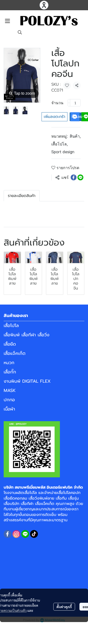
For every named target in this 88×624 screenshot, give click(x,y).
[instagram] (16, 534)
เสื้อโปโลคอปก (68, 493)
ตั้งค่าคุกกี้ (64, 606)
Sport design (62, 151)
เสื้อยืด (10, 344)
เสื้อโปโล (59, 144)
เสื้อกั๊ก (10, 371)
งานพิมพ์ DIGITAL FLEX (27, 381)
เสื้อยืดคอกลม (15, 498)
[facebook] (7, 534)
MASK (10, 390)
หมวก (9, 362)
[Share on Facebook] (74, 177)
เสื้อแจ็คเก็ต (14, 353)
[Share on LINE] (80, 177)
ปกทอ (9, 399)
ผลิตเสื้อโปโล (26, 493)
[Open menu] (7, 21)
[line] (25, 534)
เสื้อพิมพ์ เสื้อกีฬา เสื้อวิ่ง (26, 334)
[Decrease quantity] (69, 102)
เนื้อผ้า (9, 409)
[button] (19, 32)
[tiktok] (34, 534)
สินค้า (75, 136)
